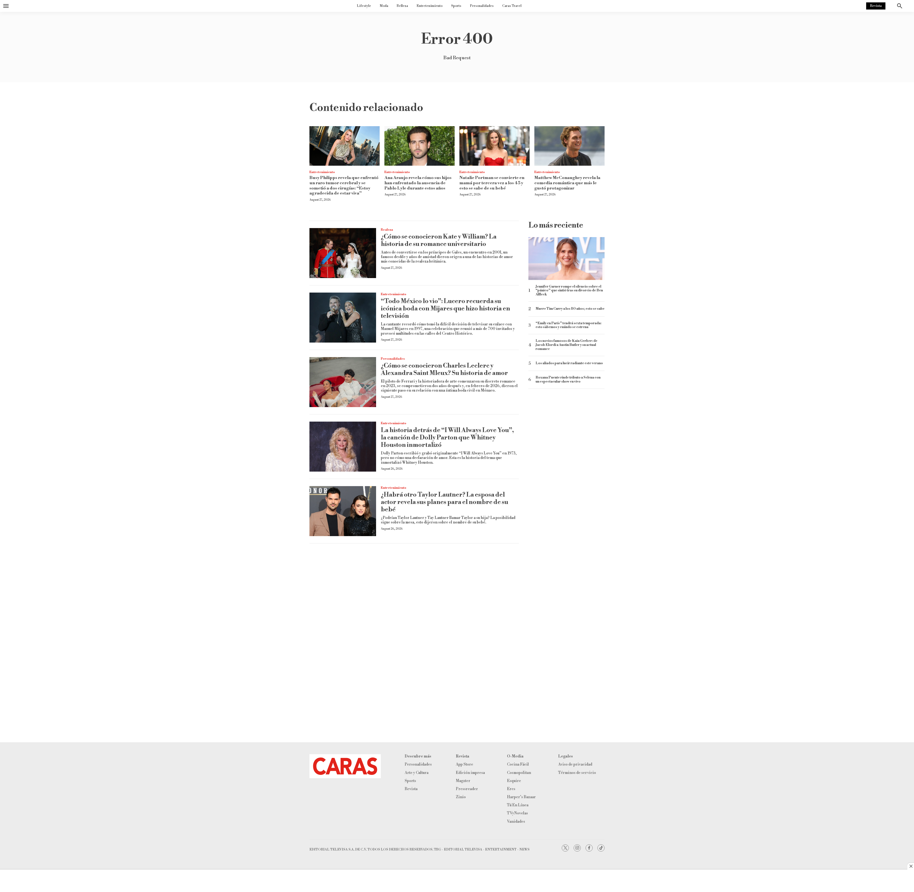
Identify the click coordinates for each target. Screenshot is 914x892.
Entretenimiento (429, 6)
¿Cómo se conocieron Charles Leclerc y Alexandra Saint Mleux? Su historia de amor (444, 369)
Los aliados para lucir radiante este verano (569, 363)
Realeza (387, 230)
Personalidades (482, 6)
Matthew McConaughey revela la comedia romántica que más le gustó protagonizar (567, 183)
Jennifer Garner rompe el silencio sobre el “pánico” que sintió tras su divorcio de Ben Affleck (569, 291)
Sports (456, 6)
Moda (384, 6)
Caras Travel (512, 6)
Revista (876, 6)
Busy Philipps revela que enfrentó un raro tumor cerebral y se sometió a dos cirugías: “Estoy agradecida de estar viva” (343, 185)
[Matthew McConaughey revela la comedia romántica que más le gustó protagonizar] (569, 146)
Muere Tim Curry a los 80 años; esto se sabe (570, 309)
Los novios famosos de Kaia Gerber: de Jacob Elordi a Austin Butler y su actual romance (566, 345)
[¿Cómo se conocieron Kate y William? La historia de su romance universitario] (342, 253)
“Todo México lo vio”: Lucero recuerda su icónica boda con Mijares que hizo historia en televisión (445, 308)
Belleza (402, 6)
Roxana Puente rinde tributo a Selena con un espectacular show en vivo (568, 380)
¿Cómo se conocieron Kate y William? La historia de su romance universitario (439, 240)
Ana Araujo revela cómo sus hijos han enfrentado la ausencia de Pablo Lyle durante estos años (418, 183)
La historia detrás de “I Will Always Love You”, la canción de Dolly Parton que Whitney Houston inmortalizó (447, 437)
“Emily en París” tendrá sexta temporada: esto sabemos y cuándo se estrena (568, 325)
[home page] (345, 766)
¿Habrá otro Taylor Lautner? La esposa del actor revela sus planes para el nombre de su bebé (444, 502)
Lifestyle (364, 6)
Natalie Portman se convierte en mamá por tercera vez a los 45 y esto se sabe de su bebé (491, 183)
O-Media (515, 756)
